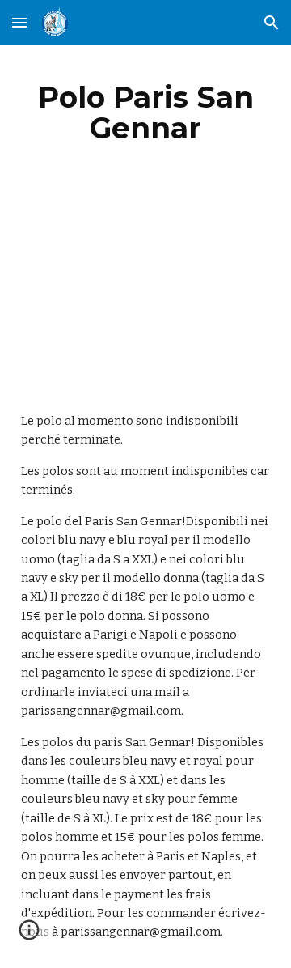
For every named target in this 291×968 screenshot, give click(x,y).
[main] (145, 112)
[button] (19, 22)
